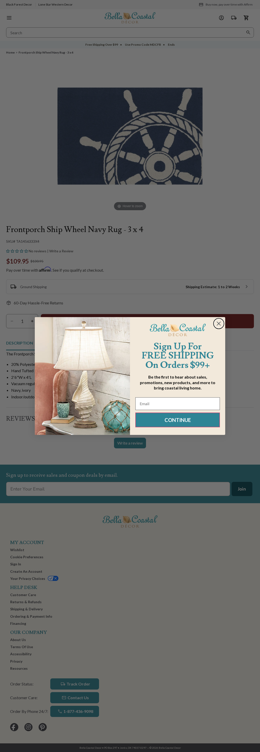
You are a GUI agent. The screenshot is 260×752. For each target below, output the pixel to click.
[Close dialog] (218, 323)
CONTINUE (178, 420)
